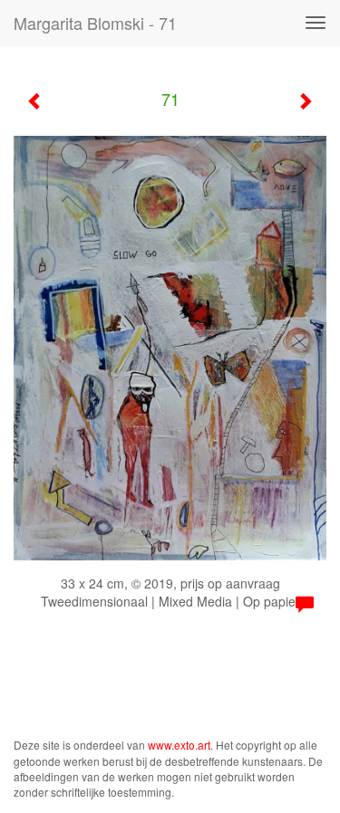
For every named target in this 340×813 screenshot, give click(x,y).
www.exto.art (179, 744)
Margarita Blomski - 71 (95, 22)
